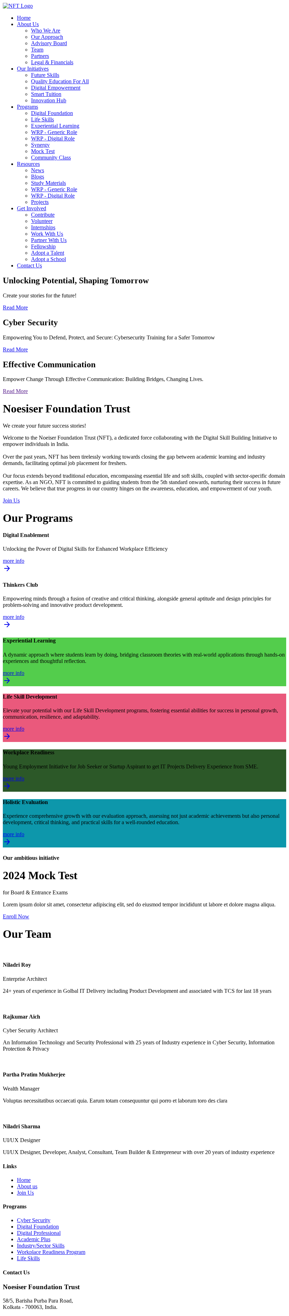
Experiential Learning (55, 126)
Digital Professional (39, 1233)
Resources (28, 164)
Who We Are (45, 31)
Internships (43, 227)
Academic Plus (33, 1239)
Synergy (40, 145)
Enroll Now (16, 916)
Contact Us (29, 265)
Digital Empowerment (55, 88)
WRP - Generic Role (54, 132)
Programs (27, 107)
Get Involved (31, 208)
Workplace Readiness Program (51, 1252)
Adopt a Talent (47, 253)
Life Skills (42, 119)
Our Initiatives (33, 69)
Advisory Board (49, 43)
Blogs (37, 177)
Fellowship (43, 246)
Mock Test (43, 151)
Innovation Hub (48, 100)
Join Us (11, 500)
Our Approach (47, 37)
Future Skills (45, 75)
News (37, 170)
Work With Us (47, 234)
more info (13, 565)
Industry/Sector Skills (40, 1246)
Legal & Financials (52, 62)
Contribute (43, 215)
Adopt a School (48, 259)
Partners (40, 56)
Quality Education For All (60, 81)
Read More (15, 307)
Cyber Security (33, 1220)
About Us (28, 24)
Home (24, 18)
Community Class (51, 158)
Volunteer (42, 221)
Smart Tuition (46, 94)
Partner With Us (49, 240)
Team (37, 50)
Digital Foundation (52, 113)
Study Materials (48, 183)
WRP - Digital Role (53, 138)
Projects (40, 202)
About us (27, 1186)
